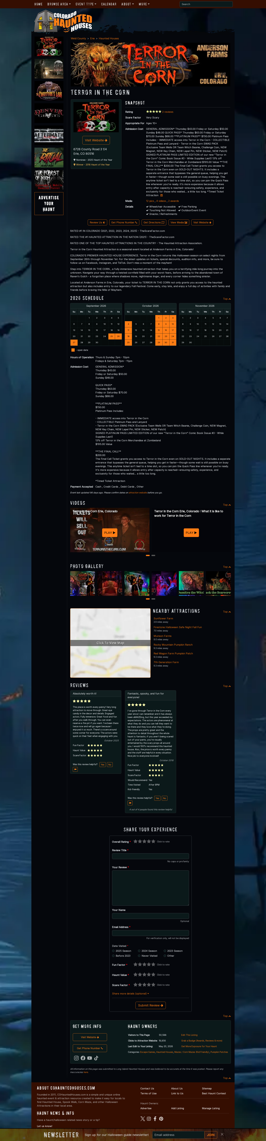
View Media (178, 222)
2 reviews (167, 111)
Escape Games (147, 1052)
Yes (102, 764)
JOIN (211, 1135)
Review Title (120, 850)
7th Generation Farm (166, 662)
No (109, 764)
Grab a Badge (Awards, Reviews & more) (201, 1040)
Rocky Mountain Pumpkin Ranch (173, 644)
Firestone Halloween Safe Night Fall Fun (178, 627)
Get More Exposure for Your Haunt (199, 1046)
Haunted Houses (109, 38)
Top (225, 298)
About (126, 4)
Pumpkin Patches (219, 1052)
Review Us (96, 222)
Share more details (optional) (129, 993)
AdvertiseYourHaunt (49, 203)
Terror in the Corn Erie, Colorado (95, 511)
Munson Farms (162, 635)
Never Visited (149, 955)
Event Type (85, 4)
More (143, 4)
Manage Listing (211, 1108)
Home (38, 4)
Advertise (145, 1108)
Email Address (121, 927)
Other (170, 955)
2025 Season (123, 950)
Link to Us (177, 1093)
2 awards (173, 200)
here (85, 1072)
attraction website (138, 492)
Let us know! (44, 1126)
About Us (177, 1088)
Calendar (109, 4)
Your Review (120, 867)
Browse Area (57, 4)
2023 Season (175, 950)
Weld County (78, 38)
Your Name (118, 910)
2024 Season (149, 950)
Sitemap (207, 1088)
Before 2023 (123, 955)
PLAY (108, 533)
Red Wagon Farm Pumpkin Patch (173, 653)
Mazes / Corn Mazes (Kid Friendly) (191, 1052)
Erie (92, 38)
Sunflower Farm (163, 618)
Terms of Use (148, 1093)
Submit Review (149, 1005)
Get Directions (152, 222)
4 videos (161, 200)
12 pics (150, 200)
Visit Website (95, 140)
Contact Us (147, 1088)
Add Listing (177, 1108)
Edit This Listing (189, 1035)
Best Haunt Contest (214, 1093)
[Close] (222, 1134)
